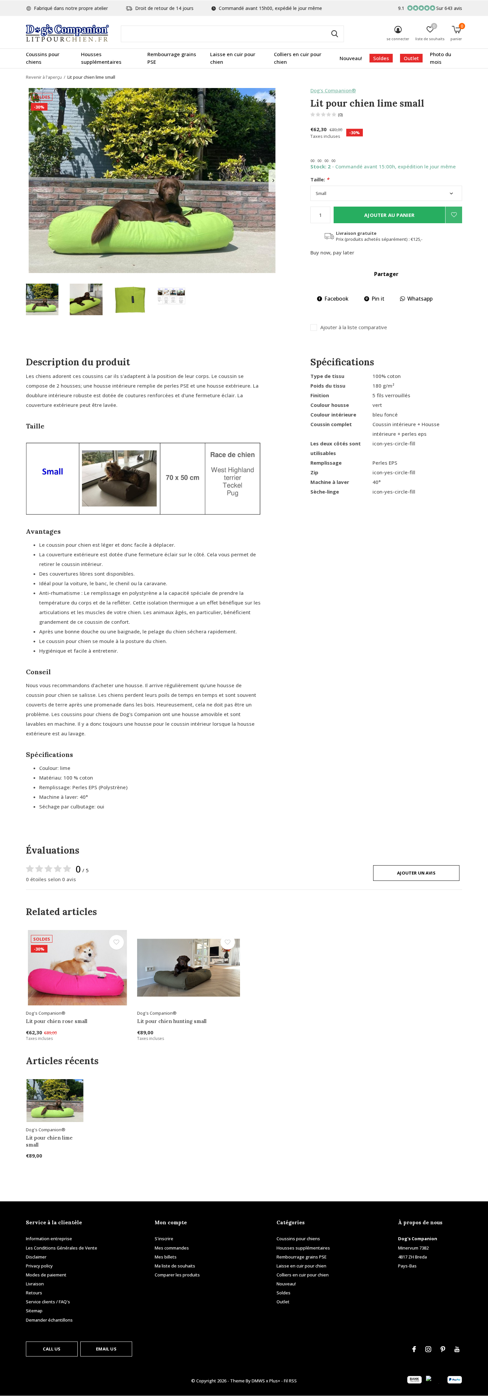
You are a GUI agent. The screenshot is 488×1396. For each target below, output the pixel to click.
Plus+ (274, 1381)
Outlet (411, 58)
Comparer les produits (177, 1275)
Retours (34, 1293)
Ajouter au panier (389, 215)
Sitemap (34, 1311)
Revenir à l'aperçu (44, 77)
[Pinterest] (443, 1349)
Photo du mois (440, 58)
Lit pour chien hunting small (171, 1021)
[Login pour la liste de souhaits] (454, 215)
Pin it (377, 298)
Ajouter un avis (416, 873)
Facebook (336, 298)
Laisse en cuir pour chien (232, 58)
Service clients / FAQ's (48, 1302)
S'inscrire (164, 1239)
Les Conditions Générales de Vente (61, 1248)
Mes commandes (172, 1248)
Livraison (35, 1284)
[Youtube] (456, 1349)
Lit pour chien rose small (56, 1021)
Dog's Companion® (333, 90)
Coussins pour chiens (42, 58)
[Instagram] (428, 1349)
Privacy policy (39, 1266)
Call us (51, 1349)
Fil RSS (290, 1381)
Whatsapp (420, 298)
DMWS (258, 1381)
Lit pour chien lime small (49, 1141)
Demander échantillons (49, 1320)
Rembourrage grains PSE (171, 58)
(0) (340, 115)
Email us (106, 1349)
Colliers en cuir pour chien (297, 58)
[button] (42, 299)
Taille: (319, 179)
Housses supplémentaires (101, 58)
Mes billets (166, 1257)
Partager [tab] (386, 274)
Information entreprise (49, 1239)
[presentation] (273, 180)
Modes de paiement (46, 1275)
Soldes (381, 58)
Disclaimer (36, 1257)
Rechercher (334, 34)
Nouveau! (351, 58)
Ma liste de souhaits (175, 1266)
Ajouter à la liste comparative (353, 327)
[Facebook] (414, 1349)
